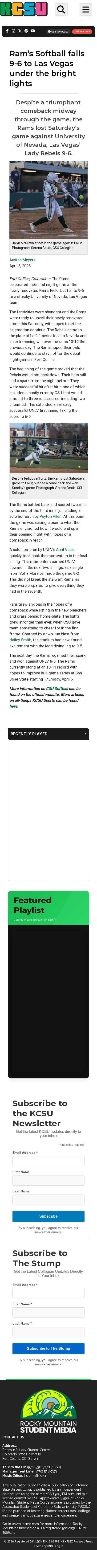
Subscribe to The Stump (48, 1348)
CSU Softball (57, 688)
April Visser (66, 549)
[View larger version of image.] (48, 199)
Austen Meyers (22, 259)
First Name (21, 1172)
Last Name (20, 1191)
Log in (59, 1546)
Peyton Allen (50, 516)
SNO (50, 1546)
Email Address (24, 1152)
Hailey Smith (20, 639)
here (13, 706)
